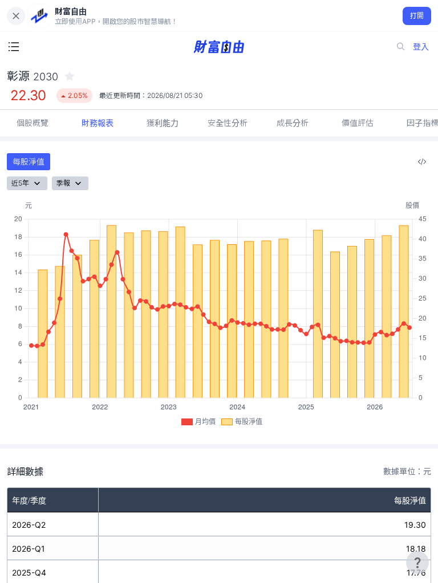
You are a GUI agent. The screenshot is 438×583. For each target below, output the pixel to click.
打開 (417, 15)
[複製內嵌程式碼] (422, 162)
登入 (421, 46)
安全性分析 (228, 123)
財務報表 (97, 123)
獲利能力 (163, 123)
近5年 (20, 183)
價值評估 (358, 123)
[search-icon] (401, 47)
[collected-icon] (69, 76)
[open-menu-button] (14, 47)
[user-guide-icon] (417, 562)
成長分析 (293, 123)
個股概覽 (32, 123)
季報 (63, 183)
